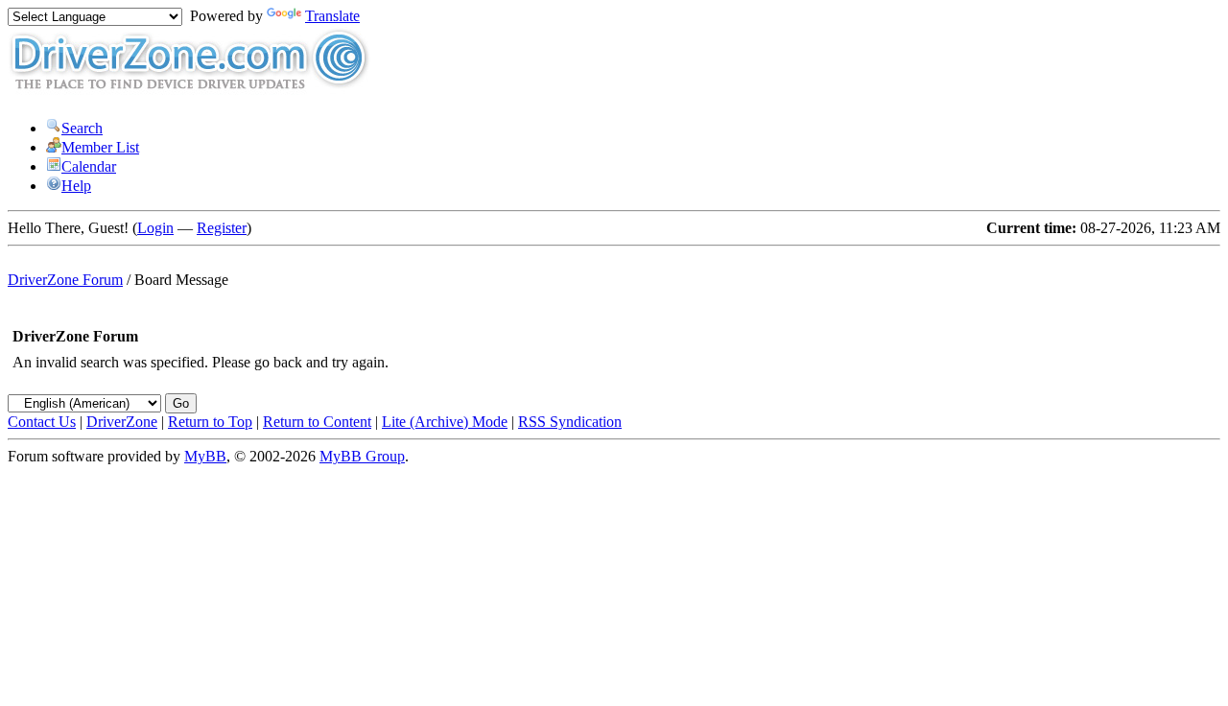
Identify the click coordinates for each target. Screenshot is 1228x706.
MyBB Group (362, 456)
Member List (100, 147)
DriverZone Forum (65, 279)
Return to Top (210, 421)
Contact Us (42, 421)
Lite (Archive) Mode (445, 421)
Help (76, 185)
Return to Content (317, 421)
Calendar (88, 166)
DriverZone (121, 421)
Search (82, 128)
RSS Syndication (570, 421)
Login (155, 228)
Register (222, 228)
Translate (332, 16)
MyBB (205, 456)
